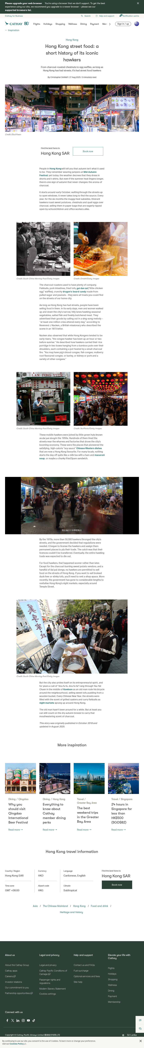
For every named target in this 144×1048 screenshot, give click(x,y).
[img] (138, 3)
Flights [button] (36, 24)
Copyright (9, 1035)
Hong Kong (55, 168)
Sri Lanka (132, 1034)
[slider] (12, 528)
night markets (46, 702)
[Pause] (7, 531)
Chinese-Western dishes (89, 448)
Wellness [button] (72, 24)
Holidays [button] (47, 24)
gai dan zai (82, 288)
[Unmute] (11, 532)
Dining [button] (83, 24)
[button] (141, 1041)
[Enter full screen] (136, 531)
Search (88, 16)
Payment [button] (94, 24)
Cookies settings (47, 994)
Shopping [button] (60, 24)
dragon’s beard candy (74, 291)
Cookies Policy (17, 1044)
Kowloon (67, 689)
